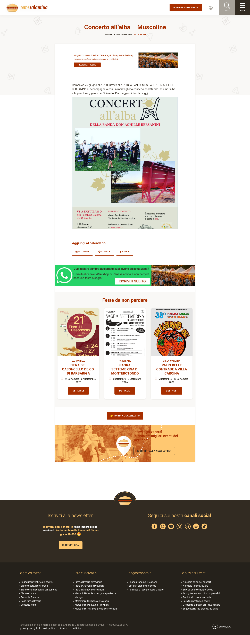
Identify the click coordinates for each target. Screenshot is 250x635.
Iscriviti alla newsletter (154, 451)
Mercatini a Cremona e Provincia (92, 601)
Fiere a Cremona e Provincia (89, 585)
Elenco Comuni (28, 593)
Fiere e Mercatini (85, 573)
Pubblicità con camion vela (197, 597)
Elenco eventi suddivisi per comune (39, 589)
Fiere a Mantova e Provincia (89, 589)
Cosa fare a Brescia (31, 601)
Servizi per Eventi (193, 573)
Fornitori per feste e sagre (196, 601)
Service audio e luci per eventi (198, 589)
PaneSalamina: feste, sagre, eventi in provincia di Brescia (26, 8)
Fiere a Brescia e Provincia (88, 582)
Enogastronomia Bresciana (143, 582)
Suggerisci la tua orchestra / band (200, 608)
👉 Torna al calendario (125, 415)
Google (106, 251)
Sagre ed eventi (30, 573)
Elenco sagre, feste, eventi (34, 585)
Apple (126, 251)
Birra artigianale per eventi (142, 585)
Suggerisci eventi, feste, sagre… (37, 582)
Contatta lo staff (29, 604)
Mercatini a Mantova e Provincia (92, 604)
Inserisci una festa (186, 7)
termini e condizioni (71, 628)
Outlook (83, 251)
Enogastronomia (139, 573)
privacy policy (28, 628)
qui (146, 93)
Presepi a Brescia (30, 597)
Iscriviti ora (70, 545)
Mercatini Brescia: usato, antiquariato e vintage (95, 595)
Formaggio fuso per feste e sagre (146, 589)
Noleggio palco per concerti (197, 582)
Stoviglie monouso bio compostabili (201, 593)
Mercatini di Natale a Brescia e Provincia (96, 608)
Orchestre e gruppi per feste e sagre (201, 604)
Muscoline (140, 34)
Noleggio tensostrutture (195, 585)
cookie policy (48, 628)
